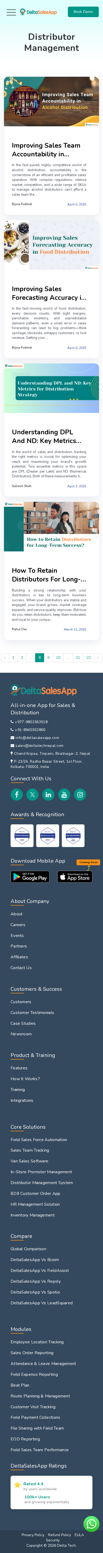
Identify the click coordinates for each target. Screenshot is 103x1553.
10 (58, 657)
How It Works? (25, 1079)
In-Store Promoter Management (41, 1172)
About (17, 914)
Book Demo (83, 11)
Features (19, 1068)
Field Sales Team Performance (40, 1450)
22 (89, 657)
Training (18, 1090)
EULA (79, 1534)
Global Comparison (28, 1249)
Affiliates (19, 957)
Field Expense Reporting (34, 1374)
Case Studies (23, 1023)
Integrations (22, 1100)
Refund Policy (59, 1534)
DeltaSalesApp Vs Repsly (36, 1281)
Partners (19, 946)
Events (17, 936)
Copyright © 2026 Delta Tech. (51, 1545)
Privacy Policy (33, 1534)
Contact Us (21, 968)
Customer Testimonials (32, 1013)
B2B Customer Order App (35, 1193)
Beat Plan (20, 1385)
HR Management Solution (35, 1204)
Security (53, 1540)
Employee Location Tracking (37, 1342)
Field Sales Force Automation (39, 1140)
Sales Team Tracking (30, 1150)
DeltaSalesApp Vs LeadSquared (42, 1303)
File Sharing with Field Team (37, 1428)
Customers (21, 1002)
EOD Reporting (25, 1439)
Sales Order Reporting (32, 1353)
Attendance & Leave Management (43, 1364)
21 (78, 657)
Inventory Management (33, 1215)
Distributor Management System (42, 1183)
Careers (18, 925)
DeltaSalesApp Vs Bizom (35, 1260)
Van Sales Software (29, 1161)
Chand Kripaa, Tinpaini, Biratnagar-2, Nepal (52, 753)
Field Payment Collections (35, 1417)
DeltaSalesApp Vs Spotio (35, 1292)
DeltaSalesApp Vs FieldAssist (40, 1270)
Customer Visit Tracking (33, 1407)
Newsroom (21, 1034)
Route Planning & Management (40, 1396)
